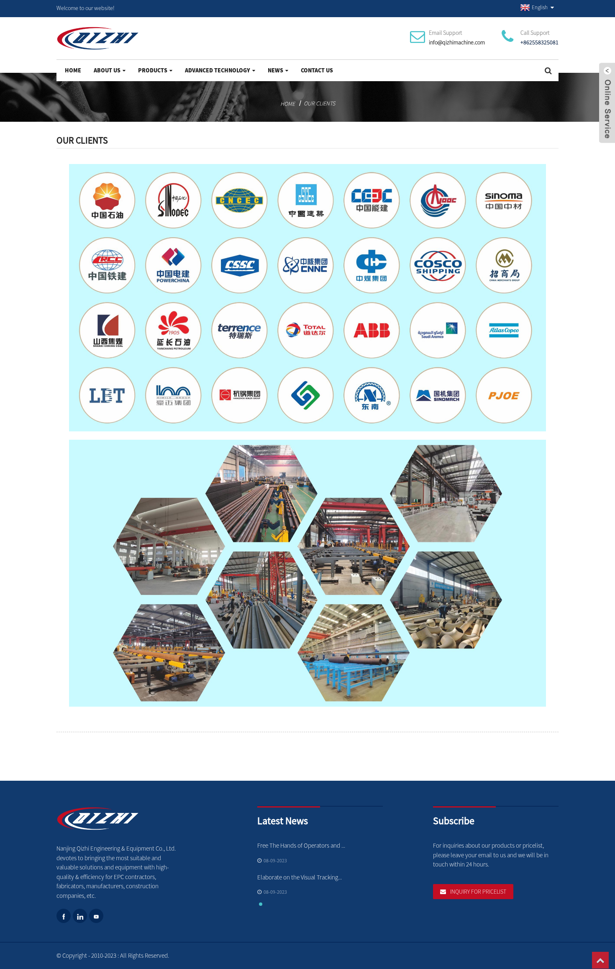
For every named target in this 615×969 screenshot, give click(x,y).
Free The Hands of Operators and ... (301, 845)
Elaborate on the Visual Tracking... (299, 877)
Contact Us (317, 70)
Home (73, 70)
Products (152, 70)
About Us (107, 70)
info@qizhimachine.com (457, 42)
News (275, 70)
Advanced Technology (217, 70)
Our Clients (319, 103)
